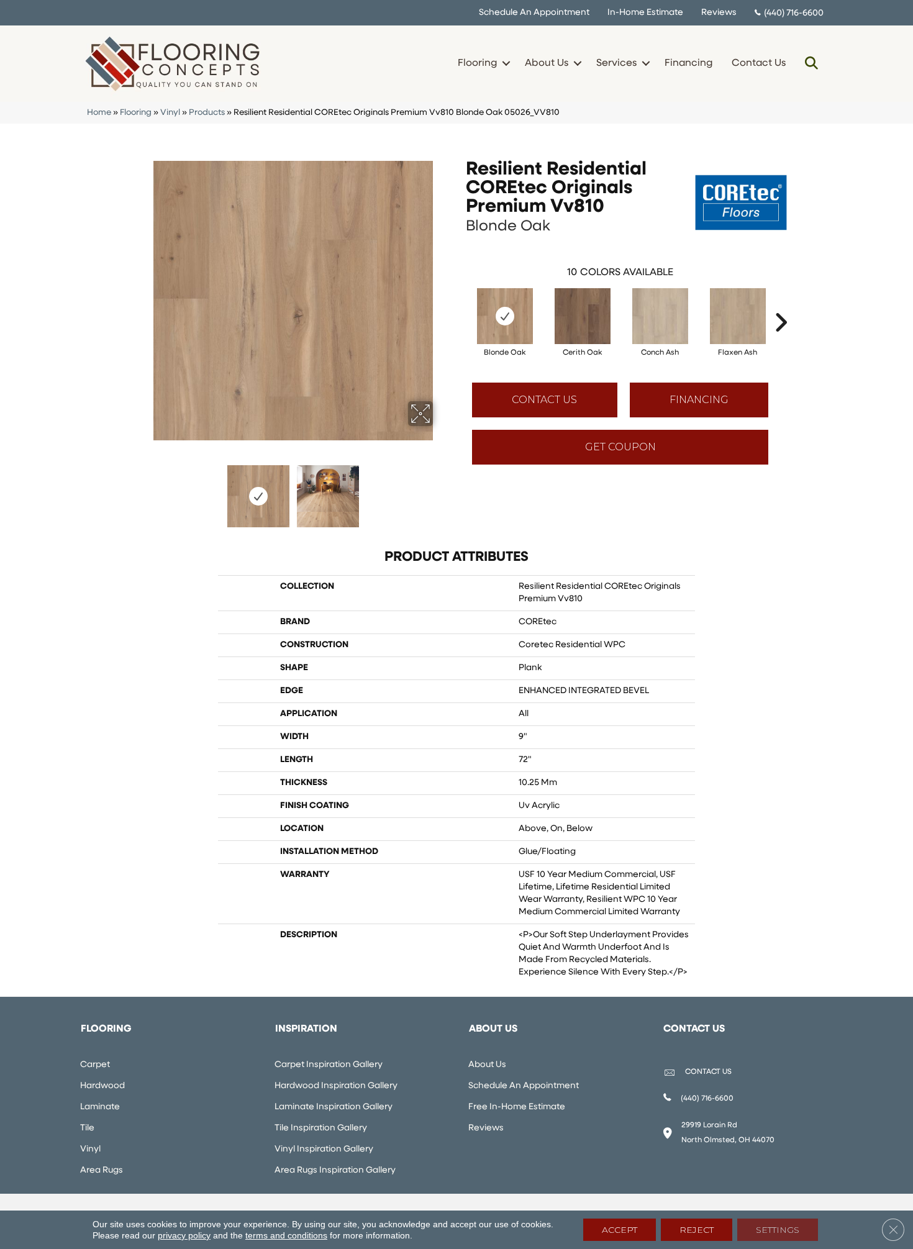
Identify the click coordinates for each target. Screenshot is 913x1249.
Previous (145, 490)
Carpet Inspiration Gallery (329, 1065)
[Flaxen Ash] (738, 316)
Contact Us (759, 63)
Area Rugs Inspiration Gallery (335, 1170)
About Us (546, 63)
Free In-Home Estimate (516, 1107)
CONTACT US (708, 1072)
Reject (696, 1229)
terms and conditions (286, 1235)
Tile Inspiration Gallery (321, 1128)
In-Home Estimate (645, 12)
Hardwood (102, 1086)
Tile (87, 1128)
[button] (506, 63)
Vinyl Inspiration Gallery (324, 1149)
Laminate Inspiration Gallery (334, 1107)
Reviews (719, 12)
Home (99, 113)
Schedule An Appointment (534, 12)
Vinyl (170, 113)
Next (441, 490)
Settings (777, 1229)
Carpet (95, 1065)
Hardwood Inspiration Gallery (336, 1086)
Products (207, 113)
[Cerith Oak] (583, 316)
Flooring (477, 63)
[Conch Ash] (660, 316)
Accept (619, 1229)
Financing (688, 63)
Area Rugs (101, 1170)
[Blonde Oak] (505, 316)
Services (616, 63)
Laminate (100, 1107)
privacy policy (184, 1235)
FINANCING (699, 400)
